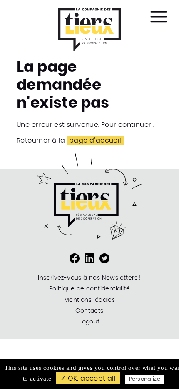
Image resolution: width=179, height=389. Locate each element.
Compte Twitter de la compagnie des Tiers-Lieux (104, 258)
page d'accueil (95, 140)
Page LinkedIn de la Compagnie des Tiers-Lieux (89, 258)
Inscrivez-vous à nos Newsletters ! (89, 278)
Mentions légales (89, 300)
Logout (89, 322)
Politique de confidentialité (89, 289)
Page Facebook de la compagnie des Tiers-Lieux (75, 258)
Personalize (145, 379)
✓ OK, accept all (88, 378)
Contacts (89, 311)
